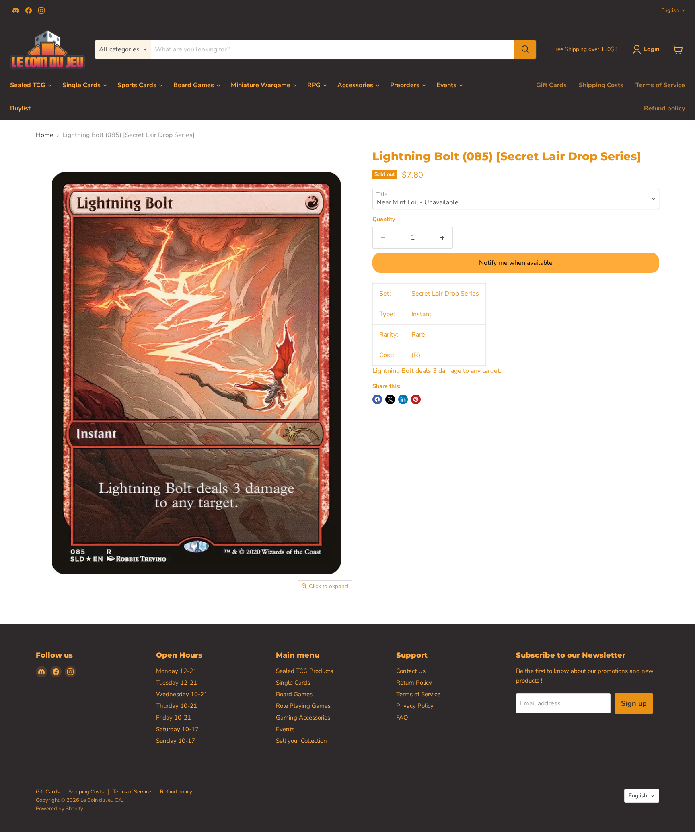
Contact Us (411, 671)
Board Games (194, 85)
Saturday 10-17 (177, 729)
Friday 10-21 (173, 717)
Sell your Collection (301, 741)
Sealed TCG (28, 85)
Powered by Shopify (59, 808)
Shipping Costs (601, 85)
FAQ (402, 717)
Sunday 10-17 (175, 741)
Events (447, 85)
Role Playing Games (303, 706)
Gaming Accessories (303, 717)
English (670, 10)
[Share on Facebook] (377, 399)
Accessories (356, 85)
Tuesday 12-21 (176, 683)
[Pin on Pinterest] (416, 399)
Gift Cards (551, 85)
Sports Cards (137, 85)
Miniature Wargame (261, 85)
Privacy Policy (415, 706)
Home (44, 135)
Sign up (634, 703)
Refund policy (664, 108)
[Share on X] (390, 399)
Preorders (405, 85)
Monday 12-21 (176, 671)
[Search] (525, 49)
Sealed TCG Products (304, 671)
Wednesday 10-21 (182, 694)
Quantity (383, 219)
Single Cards (82, 85)
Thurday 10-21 (176, 706)
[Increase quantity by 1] (442, 238)
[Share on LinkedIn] (403, 399)
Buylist (20, 108)
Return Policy (414, 683)
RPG (314, 85)
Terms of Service (660, 85)
